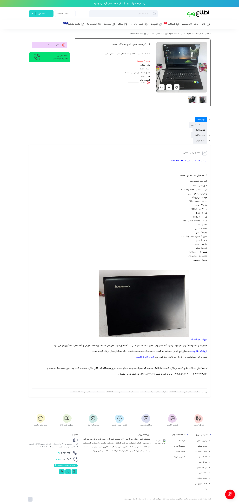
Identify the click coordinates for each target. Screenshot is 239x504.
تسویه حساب (202, 446)
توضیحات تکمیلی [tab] (198, 125)
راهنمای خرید (202, 457)
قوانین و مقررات (179, 457)
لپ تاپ (208, 33)
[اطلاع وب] (198, 13)
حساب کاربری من (201, 451)
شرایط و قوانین (202, 467)
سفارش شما (203, 462)
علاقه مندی (203, 473)
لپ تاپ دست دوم (194, 33)
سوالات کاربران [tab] (199, 135)
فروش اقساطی (180, 451)
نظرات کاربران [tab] (200, 130)
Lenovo (197, 205)
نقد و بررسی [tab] (200, 140)
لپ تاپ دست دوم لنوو (174, 33)
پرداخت (204, 489)
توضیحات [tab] (201, 119)
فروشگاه (182, 441)
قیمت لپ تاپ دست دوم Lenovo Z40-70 (122, 392)
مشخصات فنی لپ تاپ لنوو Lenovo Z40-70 (87, 392)
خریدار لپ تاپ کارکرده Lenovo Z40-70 (184, 392)
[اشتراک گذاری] (176, 87)
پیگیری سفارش (202, 441)
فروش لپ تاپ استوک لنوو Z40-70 (154, 392)
